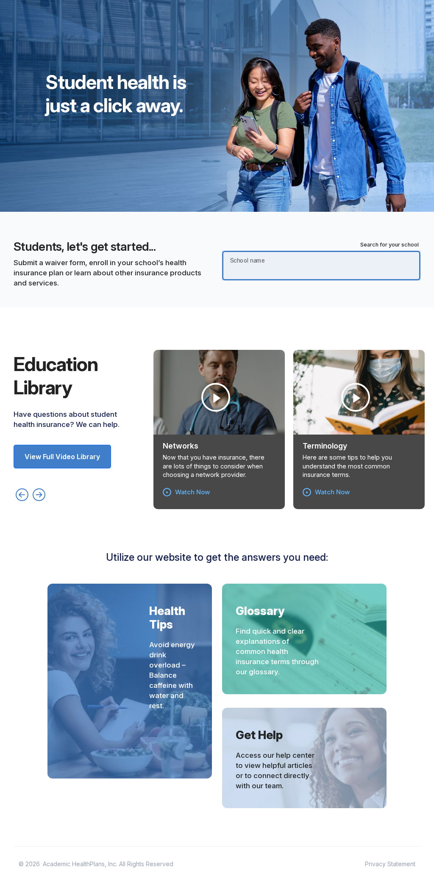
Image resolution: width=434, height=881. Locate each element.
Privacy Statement (390, 863)
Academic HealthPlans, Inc (79, 863)
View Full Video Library (62, 456)
